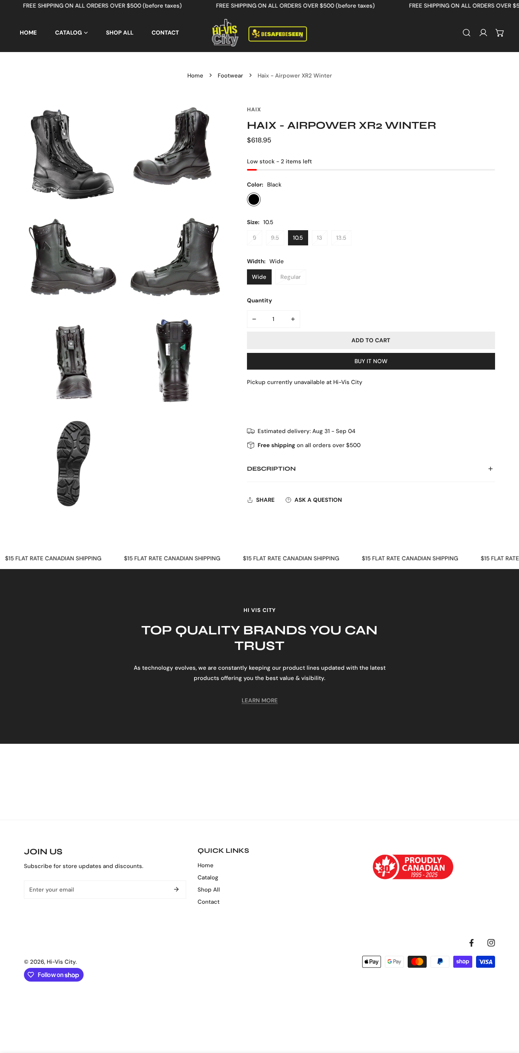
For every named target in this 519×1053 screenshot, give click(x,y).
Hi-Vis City (61, 962)
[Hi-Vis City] (259, 32)
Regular (290, 277)
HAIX (254, 109)
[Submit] (176, 889)
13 (319, 238)
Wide (259, 277)
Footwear (230, 75)
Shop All (209, 889)
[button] (500, 32)
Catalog (208, 877)
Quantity (259, 300)
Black (254, 199)
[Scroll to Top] (505, 1012)
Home (195, 75)
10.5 (298, 238)
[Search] (466, 32)
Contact (209, 902)
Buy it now (371, 361)
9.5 (275, 238)
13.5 (341, 238)
